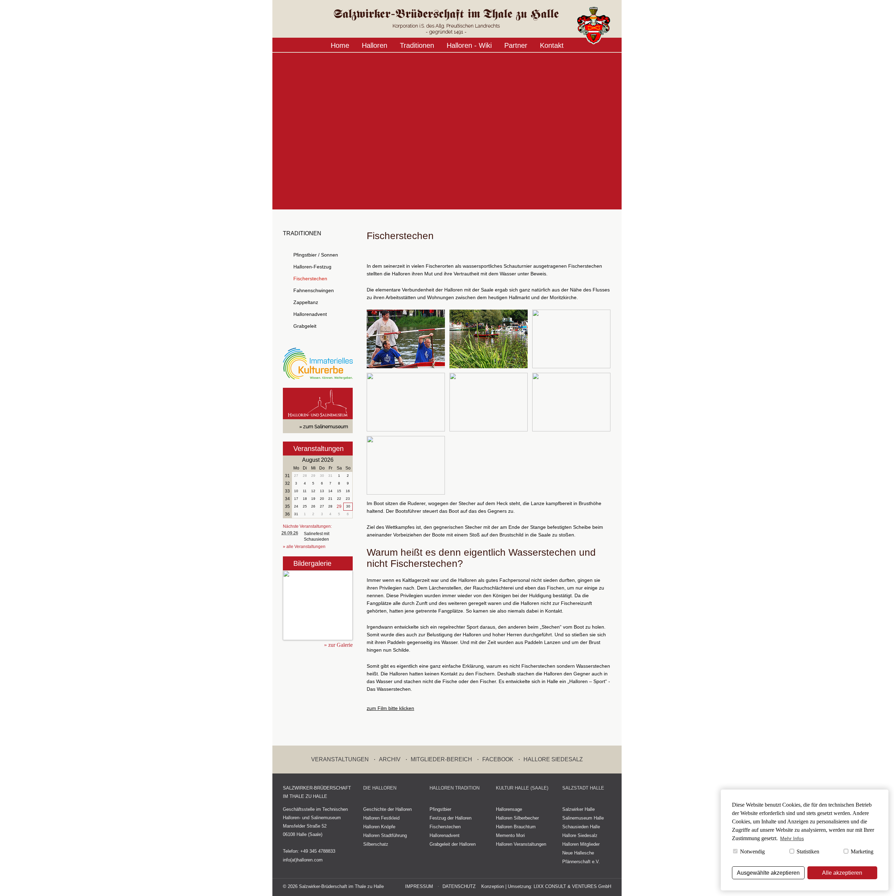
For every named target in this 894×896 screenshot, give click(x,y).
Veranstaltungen (318, 448)
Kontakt (552, 45)
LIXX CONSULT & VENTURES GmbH (572, 886)
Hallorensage (509, 809)
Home (340, 45)
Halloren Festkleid (381, 818)
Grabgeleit (304, 326)
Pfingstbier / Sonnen (315, 255)
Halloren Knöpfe (379, 826)
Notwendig (752, 851)
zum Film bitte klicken (390, 708)
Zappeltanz (305, 302)
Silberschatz (375, 844)
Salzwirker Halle (578, 809)
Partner (515, 45)
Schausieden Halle (581, 826)
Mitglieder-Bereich (441, 759)
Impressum (419, 886)
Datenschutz (459, 886)
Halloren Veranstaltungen (521, 844)
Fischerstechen (310, 278)
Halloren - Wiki (469, 45)
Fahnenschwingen (313, 290)
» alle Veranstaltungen (304, 546)
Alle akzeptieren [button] (842, 873)
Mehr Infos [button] (792, 838)
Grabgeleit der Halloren (453, 844)
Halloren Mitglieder (581, 844)
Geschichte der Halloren (387, 809)
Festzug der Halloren (450, 818)
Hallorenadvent (310, 314)
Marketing (861, 851)
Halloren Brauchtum (516, 826)
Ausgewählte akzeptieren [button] (768, 873)
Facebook (497, 759)
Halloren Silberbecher (517, 818)
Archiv (390, 759)
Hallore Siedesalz (553, 759)
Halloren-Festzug (312, 266)
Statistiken (807, 851)
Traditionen (417, 45)
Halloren (374, 45)
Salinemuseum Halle (583, 818)
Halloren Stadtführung (385, 835)
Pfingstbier (440, 809)
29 (339, 506)
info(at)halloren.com (303, 859)
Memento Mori (510, 835)
